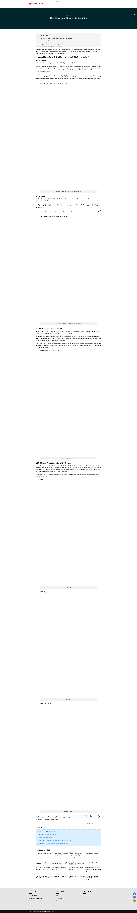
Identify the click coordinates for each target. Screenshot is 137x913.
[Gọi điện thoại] (134, 900)
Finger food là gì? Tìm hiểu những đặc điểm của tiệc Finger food (53, 843)
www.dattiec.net (34, 900)
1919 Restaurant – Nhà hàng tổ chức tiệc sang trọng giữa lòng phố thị (54, 840)
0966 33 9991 (33, 895)
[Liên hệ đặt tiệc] (135, 18)
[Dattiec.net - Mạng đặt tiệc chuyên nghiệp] (36, 4)
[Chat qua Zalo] (134, 893)
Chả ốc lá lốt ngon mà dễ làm (45, 837)
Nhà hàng (59, 898)
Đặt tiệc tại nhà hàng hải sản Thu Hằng (47, 831)
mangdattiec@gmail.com (36, 898)
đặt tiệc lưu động (57, 49)
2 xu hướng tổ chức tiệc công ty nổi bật (47, 834)
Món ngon (59, 900)
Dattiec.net (41, 476)
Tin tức (68, 15)
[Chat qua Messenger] (134, 896)
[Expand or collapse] (99, 35)
